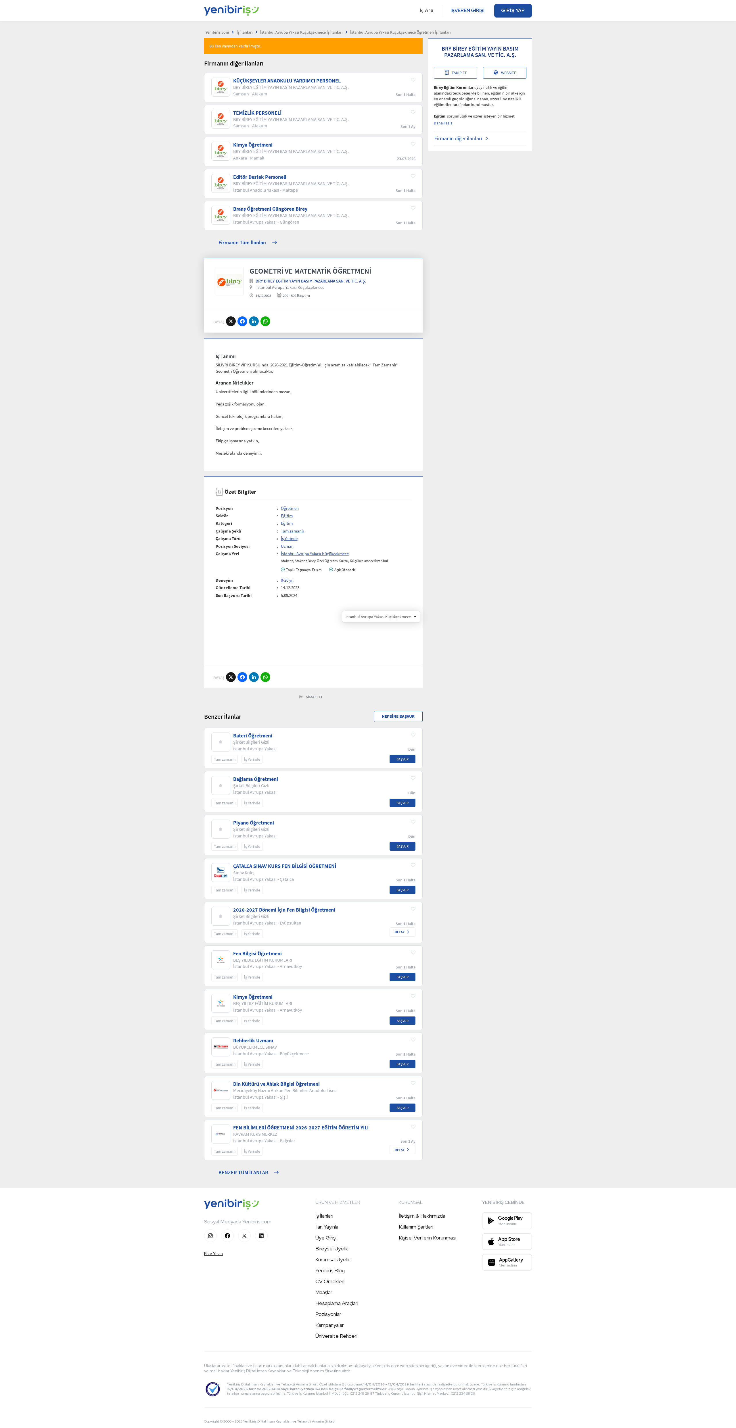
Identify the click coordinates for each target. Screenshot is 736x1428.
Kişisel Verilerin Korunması (427, 1237)
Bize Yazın (213, 1253)
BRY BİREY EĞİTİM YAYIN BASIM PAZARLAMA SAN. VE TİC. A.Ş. (311, 281)
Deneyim (224, 580)
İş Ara (427, 10)
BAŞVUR (402, 759)
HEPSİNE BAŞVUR (398, 716)
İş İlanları (324, 1215)
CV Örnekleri (329, 1281)
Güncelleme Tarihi (233, 587)
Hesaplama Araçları (336, 1303)
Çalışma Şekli (228, 531)
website (508, 72)
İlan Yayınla (326, 1226)
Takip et (459, 72)
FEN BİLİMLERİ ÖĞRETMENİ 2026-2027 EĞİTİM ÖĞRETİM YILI (301, 1128)
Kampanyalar (329, 1325)
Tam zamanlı (292, 531)
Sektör (222, 515)
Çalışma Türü (228, 538)
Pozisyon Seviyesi (233, 546)
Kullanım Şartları (416, 1226)
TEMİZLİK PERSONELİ (257, 113)
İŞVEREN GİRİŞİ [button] (467, 10)
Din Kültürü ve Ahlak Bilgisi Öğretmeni (276, 1084)
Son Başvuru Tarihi (234, 595)
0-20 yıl (287, 580)
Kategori (224, 523)
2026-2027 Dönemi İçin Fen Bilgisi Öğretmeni (284, 910)
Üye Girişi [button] (325, 1237)
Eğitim (287, 515)
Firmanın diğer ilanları (458, 138)
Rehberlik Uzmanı (253, 1040)
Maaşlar (323, 1292)
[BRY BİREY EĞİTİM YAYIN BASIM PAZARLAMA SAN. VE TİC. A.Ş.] (230, 281)
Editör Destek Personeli (259, 177)
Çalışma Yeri (227, 553)
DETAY (400, 932)
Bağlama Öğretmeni (255, 779)
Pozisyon (224, 508)
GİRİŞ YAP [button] (513, 10)
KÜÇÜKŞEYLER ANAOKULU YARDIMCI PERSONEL (287, 81)
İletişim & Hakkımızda (422, 1215)
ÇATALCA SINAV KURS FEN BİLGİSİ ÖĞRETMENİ (284, 866)
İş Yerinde (289, 538)
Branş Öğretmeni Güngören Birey (270, 209)
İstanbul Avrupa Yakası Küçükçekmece (290, 287)
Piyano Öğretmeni (253, 823)
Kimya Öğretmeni (253, 145)
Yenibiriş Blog (330, 1270)
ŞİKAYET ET (314, 697)
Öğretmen (290, 508)
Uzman (287, 546)
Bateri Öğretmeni (252, 736)
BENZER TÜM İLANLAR (243, 1172)
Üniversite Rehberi (336, 1336)
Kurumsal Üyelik (332, 1259)
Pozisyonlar (328, 1314)
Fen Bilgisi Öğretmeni (257, 953)
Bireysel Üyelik (331, 1248)
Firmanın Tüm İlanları (242, 242)
